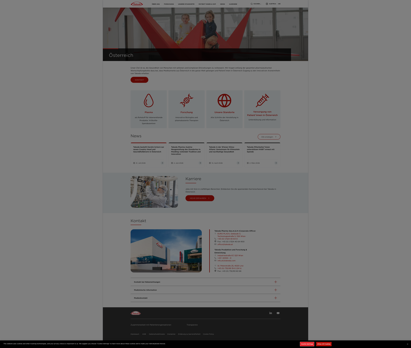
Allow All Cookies (324, 344)
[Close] (407, 344)
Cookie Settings (307, 344)
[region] (205, 344)
